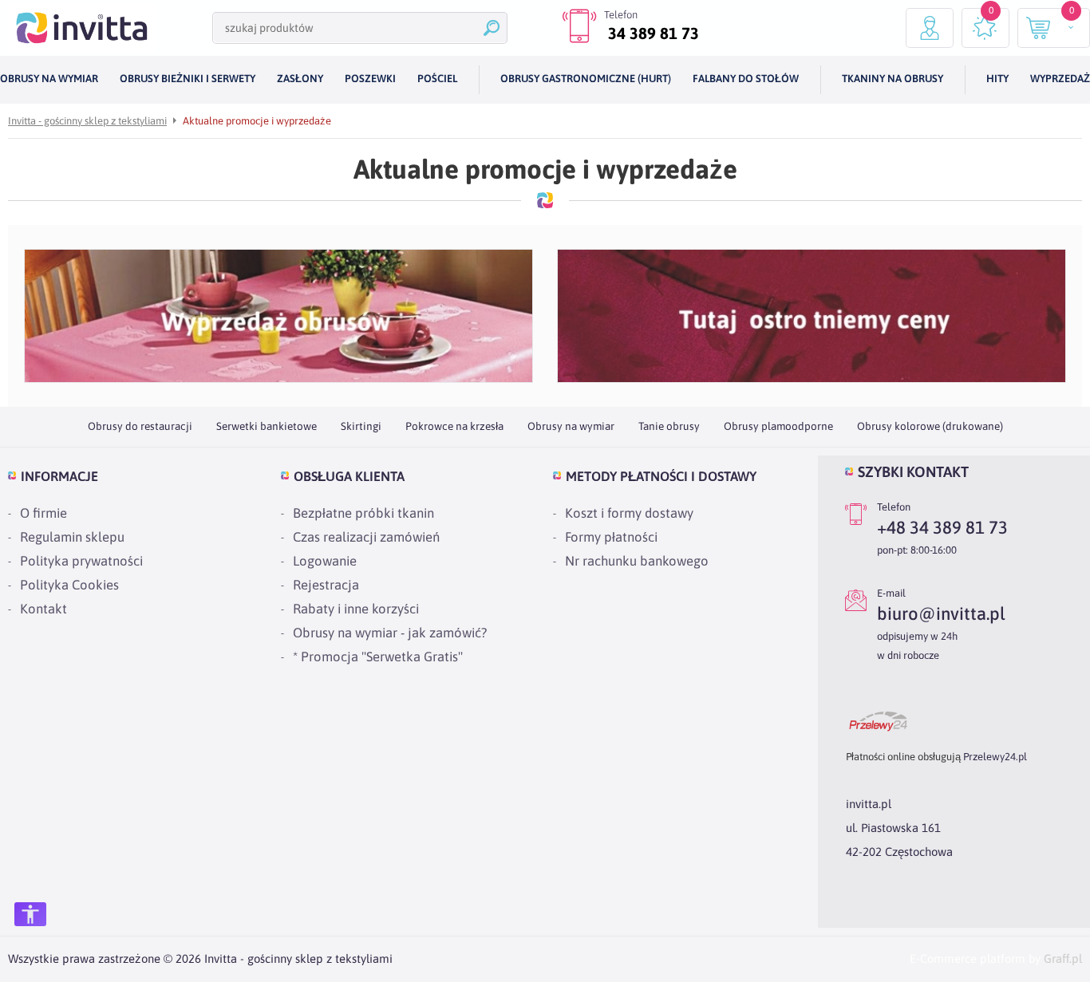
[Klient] (930, 28)
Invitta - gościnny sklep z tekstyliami (87, 121)
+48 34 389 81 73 (942, 527)
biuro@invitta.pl (941, 613)
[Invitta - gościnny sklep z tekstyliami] (82, 28)
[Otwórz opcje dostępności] (30, 914)
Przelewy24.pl (995, 757)
